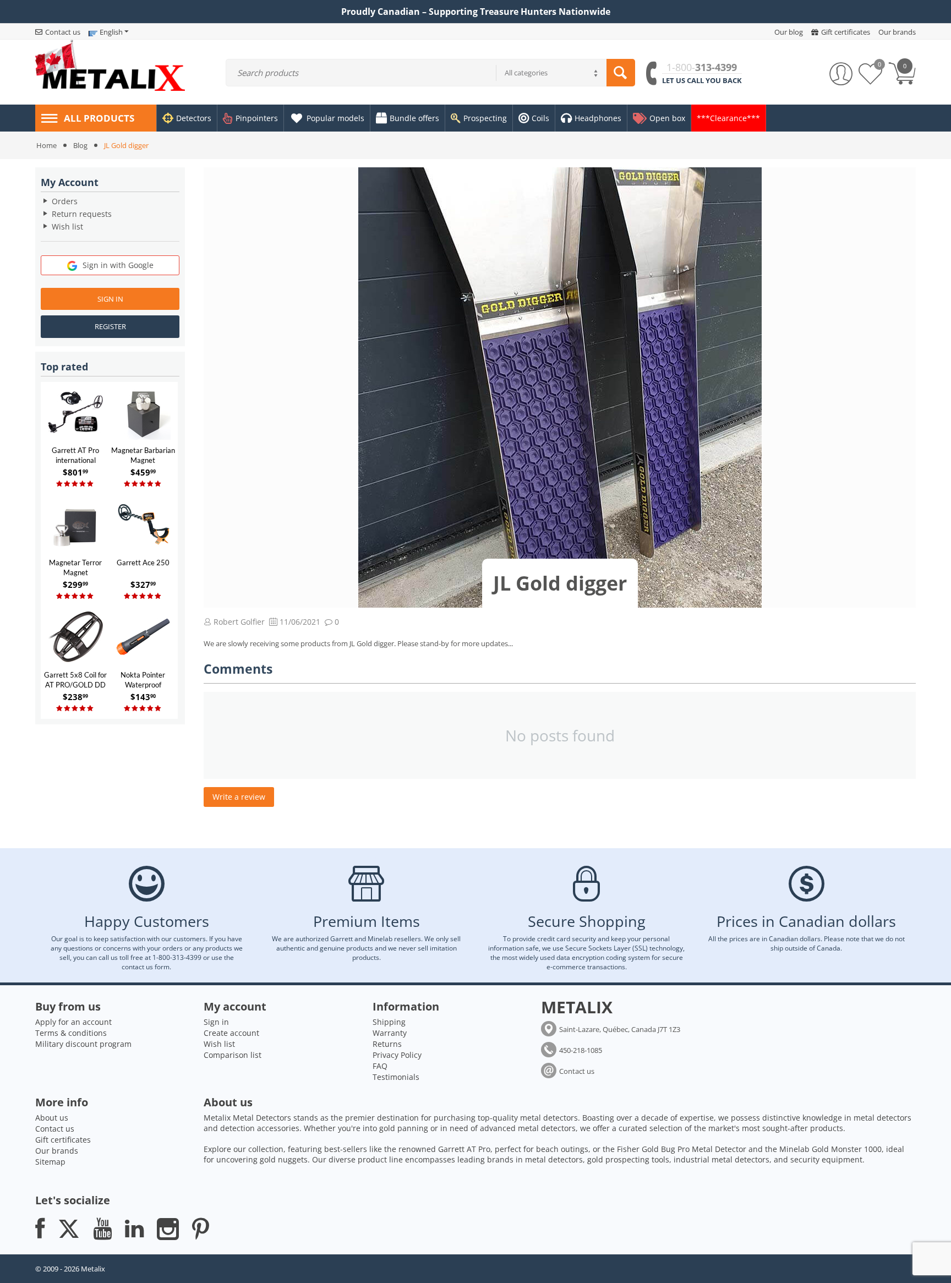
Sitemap (50, 1161)
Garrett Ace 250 (143, 562)
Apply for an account (73, 1022)
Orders (65, 201)
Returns (387, 1044)
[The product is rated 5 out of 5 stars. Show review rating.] (75, 484)
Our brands (56, 1150)
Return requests (82, 214)
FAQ (380, 1066)
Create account (231, 1033)
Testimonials (396, 1077)
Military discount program (83, 1044)
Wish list (67, 226)
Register (110, 326)
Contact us (576, 1071)
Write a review (238, 796)
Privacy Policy (397, 1055)
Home (46, 145)
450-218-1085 (580, 1050)
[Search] (620, 72)
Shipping (389, 1022)
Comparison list (232, 1055)
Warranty (390, 1033)
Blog (80, 145)
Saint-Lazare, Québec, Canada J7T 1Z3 (619, 1029)
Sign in (110, 299)
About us (51, 1117)
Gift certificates (63, 1139)
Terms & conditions (71, 1033)
